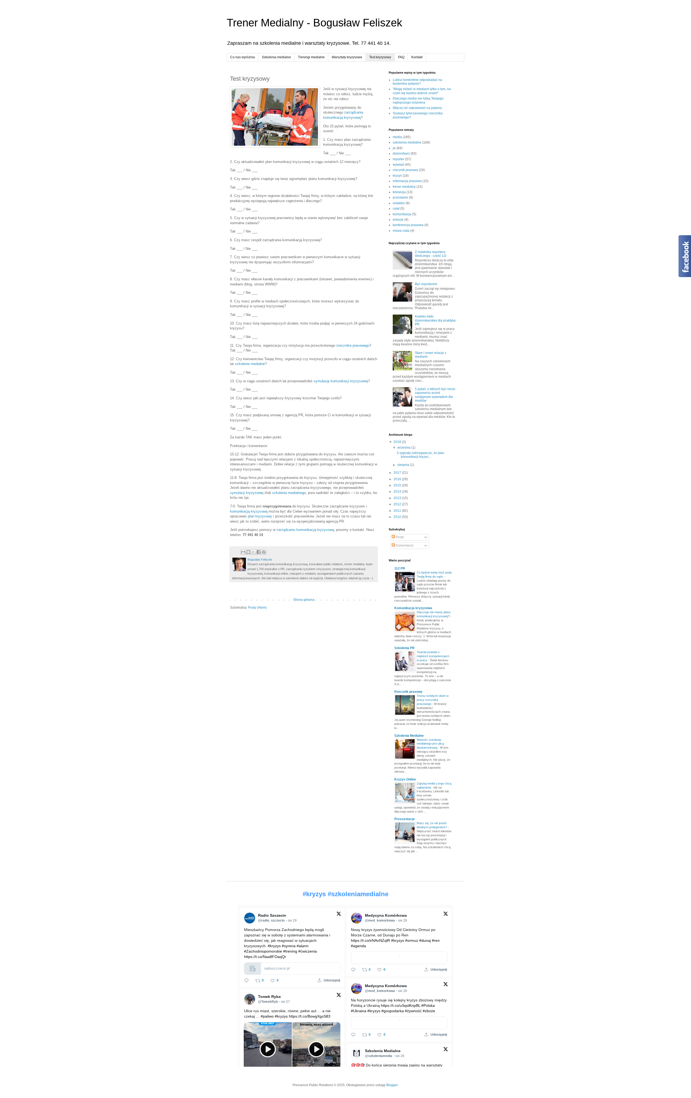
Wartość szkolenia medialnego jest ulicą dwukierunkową (430, 743)
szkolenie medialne (250, 364)
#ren (436, 940)
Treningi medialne (311, 57)
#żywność (413, 1011)
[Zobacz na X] (338, 915)
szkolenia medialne (407, 142)
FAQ (401, 57)
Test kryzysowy (380, 57)
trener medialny (404, 187)
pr (394, 148)
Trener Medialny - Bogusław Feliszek (314, 23)
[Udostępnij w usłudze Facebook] (258, 552)
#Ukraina (358, 1011)
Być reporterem (426, 284)
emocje (398, 219)
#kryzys (314, 894)
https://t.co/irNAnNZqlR (370, 940)
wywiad (398, 164)
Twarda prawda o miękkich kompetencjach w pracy (433, 656)
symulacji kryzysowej (246, 493)
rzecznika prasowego (352, 345)
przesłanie (400, 197)
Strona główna (303, 600)
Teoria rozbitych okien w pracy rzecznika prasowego (433, 699)
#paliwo (267, 1016)
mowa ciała (401, 231)
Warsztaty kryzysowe (347, 57)
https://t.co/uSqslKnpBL (400, 1005)
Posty (399, 537)
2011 (398, 511)
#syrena (289, 946)
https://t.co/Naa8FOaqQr (265, 956)
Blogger (392, 1085)
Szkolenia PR (404, 648)
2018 (398, 442)
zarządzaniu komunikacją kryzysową (305, 530)
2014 (398, 491)
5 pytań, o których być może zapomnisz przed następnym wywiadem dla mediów (435, 395)
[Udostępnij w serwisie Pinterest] (263, 552)
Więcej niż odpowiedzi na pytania (417, 108)
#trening (290, 951)
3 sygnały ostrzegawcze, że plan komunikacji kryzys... (420, 455)
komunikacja (402, 214)
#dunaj (425, 940)
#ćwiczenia (307, 951)
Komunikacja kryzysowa (413, 608)
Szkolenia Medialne (409, 736)
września (404, 447)
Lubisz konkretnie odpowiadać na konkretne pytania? (417, 82)
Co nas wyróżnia (242, 57)
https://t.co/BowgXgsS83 (309, 1016)
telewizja (399, 192)
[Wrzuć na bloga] (248, 552)
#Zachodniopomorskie (263, 951)
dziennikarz (401, 153)
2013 (398, 498)
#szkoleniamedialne (358, 894)
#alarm (303, 946)
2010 (398, 517)
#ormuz (411, 940)
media (397, 137)
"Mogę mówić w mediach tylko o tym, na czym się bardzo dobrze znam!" (422, 91)
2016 (398, 479)
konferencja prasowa (408, 225)
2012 (398, 504)
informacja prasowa (407, 181)
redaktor (399, 203)
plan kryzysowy (260, 516)
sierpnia (403, 465)
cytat (396, 208)
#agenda (358, 946)
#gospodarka (392, 1011)
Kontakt (416, 57)
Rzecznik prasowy (408, 692)
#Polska (428, 1005)
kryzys (397, 176)
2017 (398, 473)
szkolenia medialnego (289, 493)
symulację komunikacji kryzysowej (341, 381)
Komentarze (404, 545)
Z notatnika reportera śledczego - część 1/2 (430, 254)
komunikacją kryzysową (248, 511)
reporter (398, 159)
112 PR (399, 568)
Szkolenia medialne (276, 57)
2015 (398, 485)
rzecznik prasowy (405, 170)
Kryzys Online (405, 779)
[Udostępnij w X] (253, 552)
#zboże (429, 1011)
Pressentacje (404, 819)
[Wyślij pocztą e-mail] (243, 552)
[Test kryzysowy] (275, 118)
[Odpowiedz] (246, 980)
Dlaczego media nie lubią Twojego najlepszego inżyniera (418, 100)
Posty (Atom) (257, 607)
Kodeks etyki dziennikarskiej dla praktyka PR (435, 320)
